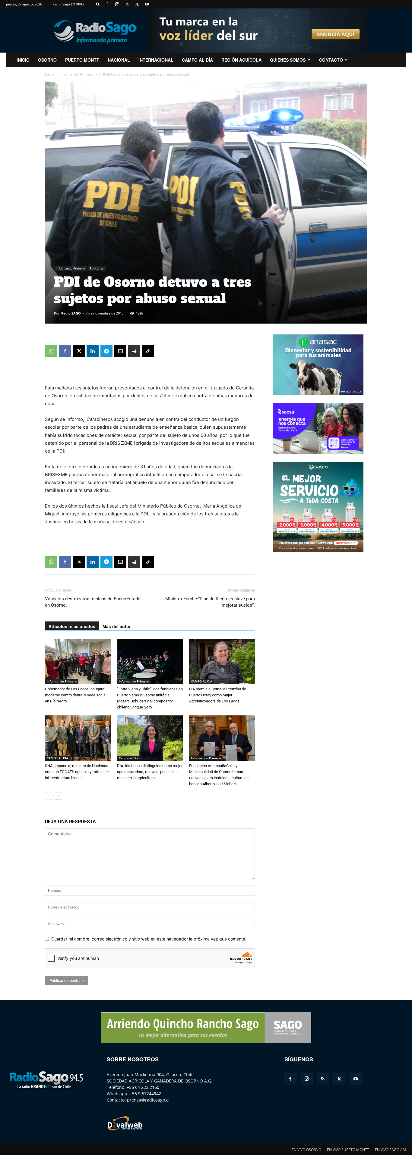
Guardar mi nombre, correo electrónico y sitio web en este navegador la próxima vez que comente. (148, 938)
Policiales (97, 268)
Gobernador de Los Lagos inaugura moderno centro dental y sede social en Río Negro (75, 695)
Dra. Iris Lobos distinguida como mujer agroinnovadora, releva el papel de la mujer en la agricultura (149, 771)
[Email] (120, 351)
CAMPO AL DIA (201, 681)
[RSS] (127, 4)
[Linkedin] (93, 351)
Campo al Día (197, 60)
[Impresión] (134, 351)
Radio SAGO (71, 313)
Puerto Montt (82, 60)
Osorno (47, 60)
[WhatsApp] (51, 351)
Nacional (119, 60)
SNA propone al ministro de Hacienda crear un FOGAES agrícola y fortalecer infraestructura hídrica (77, 771)
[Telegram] (106, 351)
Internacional (155, 60)
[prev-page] (48, 796)
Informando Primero (76, 74)
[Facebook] (107, 4)
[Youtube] (146, 4)
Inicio (49, 74)
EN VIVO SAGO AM (390, 1149)
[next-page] (58, 796)
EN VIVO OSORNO (306, 1149)
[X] (136, 4)
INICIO (23, 60)
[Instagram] (117, 4)
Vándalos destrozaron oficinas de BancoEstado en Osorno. (93, 602)
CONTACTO (331, 60)
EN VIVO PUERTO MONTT (348, 1149)
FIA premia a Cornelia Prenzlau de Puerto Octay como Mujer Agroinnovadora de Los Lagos (217, 695)
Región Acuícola (241, 60)
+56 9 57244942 (145, 1093)
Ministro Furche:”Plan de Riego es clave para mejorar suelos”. (210, 602)
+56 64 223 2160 (143, 1087)
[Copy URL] (148, 351)
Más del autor (117, 626)
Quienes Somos (288, 60)
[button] (98, 4)
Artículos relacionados (72, 626)
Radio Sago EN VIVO (68, 4)
